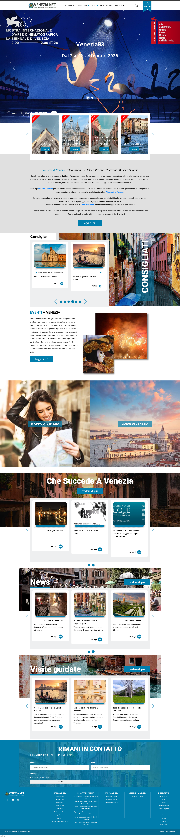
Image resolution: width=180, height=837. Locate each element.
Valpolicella (163, 810)
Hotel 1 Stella (60, 794)
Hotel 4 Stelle (60, 785)
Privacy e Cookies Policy (25, 817)
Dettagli (56, 269)
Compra (45, 135)
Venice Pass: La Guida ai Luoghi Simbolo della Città (86, 804)
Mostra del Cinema (111, 785)
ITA (150, 7)
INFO (94, 5)
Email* (32, 748)
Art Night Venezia (94, 516)
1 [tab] (61, 287)
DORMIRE (69, 5)
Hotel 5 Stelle (60, 782)
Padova (163, 804)
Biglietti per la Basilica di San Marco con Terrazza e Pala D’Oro (86, 799)
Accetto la (35, 763)
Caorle (163, 785)
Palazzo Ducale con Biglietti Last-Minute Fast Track (86, 809)
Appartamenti (60, 801)
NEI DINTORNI (163, 778)
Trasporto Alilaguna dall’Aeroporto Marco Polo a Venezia (85, 788)
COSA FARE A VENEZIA (85, 778)
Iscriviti (60, 767)
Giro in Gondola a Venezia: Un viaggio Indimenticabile (85, 793)
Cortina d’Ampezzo (163, 794)
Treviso (163, 807)
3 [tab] (69, 287)
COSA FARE (82, 5)
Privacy (33, 759)
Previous (27, 121)
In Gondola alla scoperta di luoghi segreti (125, 607)
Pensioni (59, 804)
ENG (145, 7)
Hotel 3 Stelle (60, 788)
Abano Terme (163, 782)
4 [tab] (72, 287)
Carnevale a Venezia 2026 (111, 788)
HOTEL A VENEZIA (59, 778)
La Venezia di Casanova (91, 606)
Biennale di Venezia (111, 782)
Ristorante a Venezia (137, 782)
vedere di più (90, 476)
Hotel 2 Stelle (60, 791)
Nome (93, 748)
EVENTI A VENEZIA (111, 778)
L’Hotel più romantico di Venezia (59, 807)
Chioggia (163, 788)
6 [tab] (80, 287)
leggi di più (90, 208)
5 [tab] (76, 287)
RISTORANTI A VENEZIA (137, 778)
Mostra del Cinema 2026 (112, 5)
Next (153, 121)
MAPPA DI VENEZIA (45, 409)
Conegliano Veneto (163, 791)
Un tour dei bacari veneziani (50, 606)
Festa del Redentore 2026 (51, 516)
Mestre (163, 801)
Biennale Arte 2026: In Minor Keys (125, 517)
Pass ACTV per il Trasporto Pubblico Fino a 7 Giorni (86, 783)
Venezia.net (171, 817)
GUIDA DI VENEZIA (135, 409)
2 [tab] (65, 287)
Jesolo (163, 798)
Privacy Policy (45, 763)
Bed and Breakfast (59, 798)
